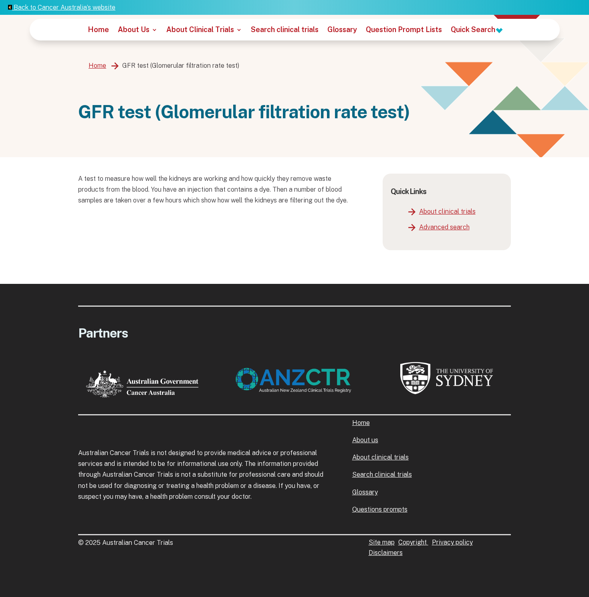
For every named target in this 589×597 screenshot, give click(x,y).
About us (365, 440)
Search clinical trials (285, 30)
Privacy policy (452, 542)
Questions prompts (379, 509)
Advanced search (444, 227)
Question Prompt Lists (404, 30)
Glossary (342, 30)
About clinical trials (447, 211)
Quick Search (474, 30)
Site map (382, 542)
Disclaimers (386, 553)
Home (98, 30)
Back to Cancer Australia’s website (63, 7)
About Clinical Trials (200, 30)
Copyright (413, 542)
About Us (133, 30)
